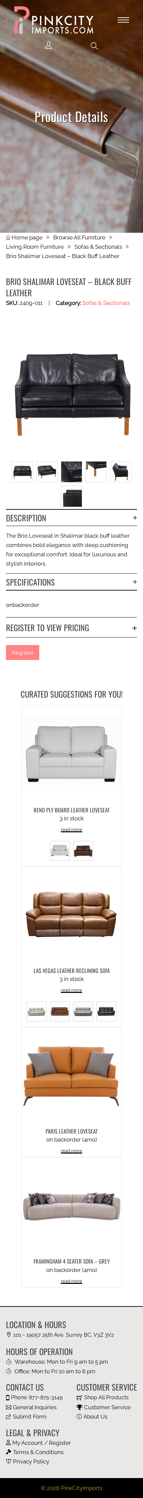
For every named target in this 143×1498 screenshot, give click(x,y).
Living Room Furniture (35, 246)
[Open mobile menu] (123, 20)
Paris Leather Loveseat (72, 1131)
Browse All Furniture (79, 237)
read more (71, 829)
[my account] (48, 45)
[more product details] (71, 755)
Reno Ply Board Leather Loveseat (72, 810)
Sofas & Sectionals (98, 246)
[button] (94, 46)
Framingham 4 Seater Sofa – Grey (72, 1261)
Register (23, 652)
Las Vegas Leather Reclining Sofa (72, 970)
